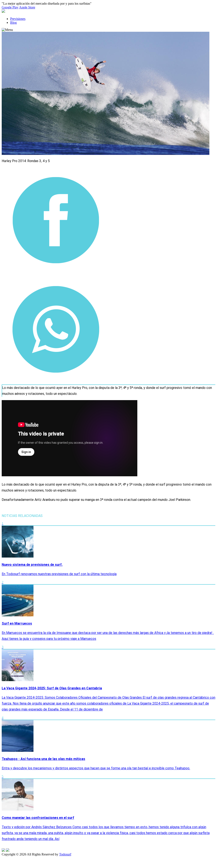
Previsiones (17, 19)
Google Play (10, 7)
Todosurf (65, 854)
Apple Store (27, 7)
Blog (13, 22)
